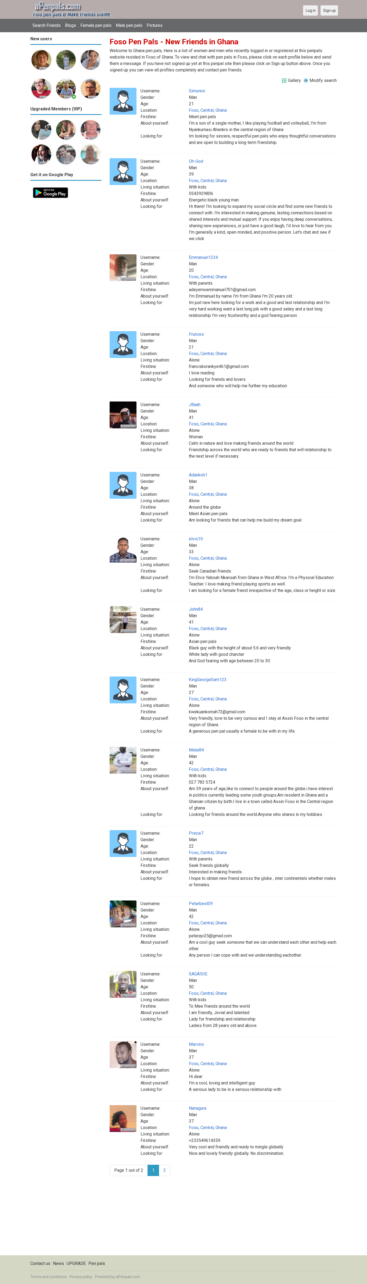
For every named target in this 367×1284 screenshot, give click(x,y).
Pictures (155, 25)
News (58, 1263)
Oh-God (196, 161)
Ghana (221, 110)
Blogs (70, 25)
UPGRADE (76, 1263)
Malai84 (196, 750)
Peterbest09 (201, 903)
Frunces (196, 334)
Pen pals (96, 1263)
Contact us (40, 1263)
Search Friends (47, 25)
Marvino (196, 1044)
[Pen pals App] (50, 187)
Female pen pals (95, 25)
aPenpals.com (128, 1277)
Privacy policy (81, 1277)
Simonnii (197, 90)
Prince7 (196, 833)
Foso (194, 110)
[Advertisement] (66, 281)
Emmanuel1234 (203, 257)
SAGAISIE (198, 973)
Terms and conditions (48, 1277)
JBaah (194, 404)
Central (207, 110)
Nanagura (197, 1108)
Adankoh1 (198, 475)
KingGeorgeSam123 (207, 679)
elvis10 (196, 538)
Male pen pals (129, 25)
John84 (196, 609)
